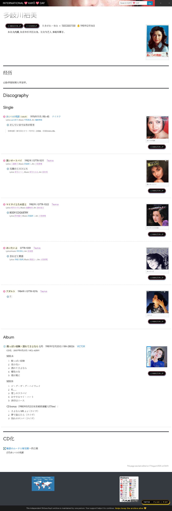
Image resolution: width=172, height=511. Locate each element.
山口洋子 (14, 120)
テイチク (56, 116)
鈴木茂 (45, 172)
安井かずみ (15, 208)
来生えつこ (19, 172)
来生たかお (33, 172)
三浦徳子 (14, 164)
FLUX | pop (161, 502)
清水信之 (40, 208)
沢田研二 (27, 164)
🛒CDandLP (31, 25)
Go (150, 3)
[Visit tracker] (43, 483)
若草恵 (30, 251)
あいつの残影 (13, 116)
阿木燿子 (18, 216)
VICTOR (81, 346)
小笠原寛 (38, 164)
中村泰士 (20, 251)
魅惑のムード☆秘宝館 (17, 448)
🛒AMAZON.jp (14, 25)
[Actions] (168, 10)
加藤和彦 (29, 208)
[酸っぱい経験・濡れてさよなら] (156, 356)
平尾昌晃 (27, 120)
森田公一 (33, 259)
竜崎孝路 (38, 120)
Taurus (50, 160)
